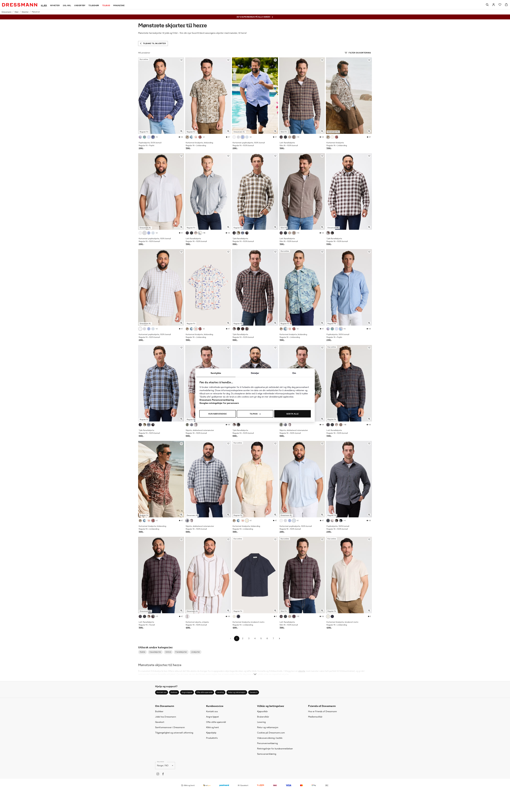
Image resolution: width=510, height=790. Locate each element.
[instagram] (157, 774)
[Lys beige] (238, 137)
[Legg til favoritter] (181, 60)
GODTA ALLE (292, 414)
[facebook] (163, 774)
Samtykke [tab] (216, 373)
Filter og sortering (360, 53)
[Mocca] (328, 520)
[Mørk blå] (340, 520)
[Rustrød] (195, 424)
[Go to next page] (279, 638)
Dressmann (6, 12)
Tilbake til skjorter (154, 43)
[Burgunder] (246, 233)
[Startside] (19, 5)
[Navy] (153, 137)
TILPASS (254, 414)
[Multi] (195, 137)
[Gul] (246, 520)
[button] (142, 652)
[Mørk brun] (140, 137)
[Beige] (234, 137)
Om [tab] (294, 373)
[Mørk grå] (234, 233)
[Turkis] (148, 137)
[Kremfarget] (187, 616)
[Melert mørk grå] (281, 137)
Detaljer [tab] (255, 373)
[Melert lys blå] (200, 233)
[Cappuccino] (294, 137)
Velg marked (160, 761)
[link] (493, 4)
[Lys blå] (246, 137)
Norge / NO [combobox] (163, 765)
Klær (17, 12)
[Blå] (242, 137)
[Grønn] (144, 137)
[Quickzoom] (181, 131)
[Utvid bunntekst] (255, 669)
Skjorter (25, 12)
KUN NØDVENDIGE (217, 414)
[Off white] (289, 137)
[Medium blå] (191, 424)
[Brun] (187, 137)
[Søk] (487, 4)
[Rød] (200, 137)
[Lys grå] (328, 233)
